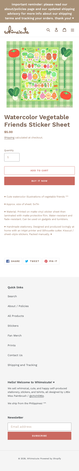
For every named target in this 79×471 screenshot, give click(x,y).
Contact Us (15, 355)
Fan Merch (15, 335)
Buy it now (39, 181)
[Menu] (72, 30)
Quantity (9, 150)
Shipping (9, 137)
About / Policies (18, 306)
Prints (12, 345)
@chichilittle (36, 395)
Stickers (13, 325)
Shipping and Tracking (22, 364)
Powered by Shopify (50, 458)
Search (12, 296)
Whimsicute (33, 458)
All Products (16, 315)
